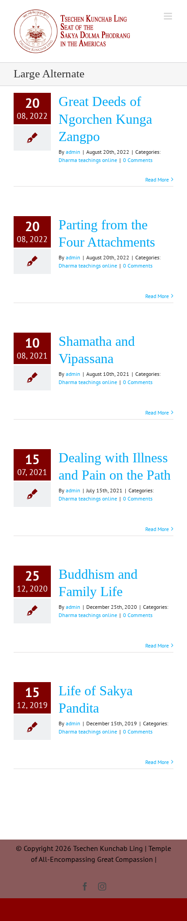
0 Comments (138, 160)
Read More (157, 179)
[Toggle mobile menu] (168, 16)
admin (73, 151)
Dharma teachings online (88, 160)
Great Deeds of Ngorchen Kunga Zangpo (105, 119)
